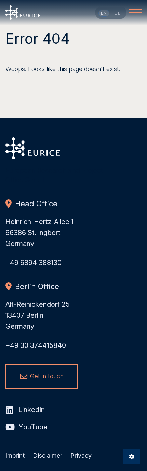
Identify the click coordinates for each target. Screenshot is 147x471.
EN (104, 13)
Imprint (15, 455)
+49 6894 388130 (33, 263)
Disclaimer (47, 455)
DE (118, 13)
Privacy (81, 455)
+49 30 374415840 (35, 345)
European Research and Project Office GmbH (23, 12)
